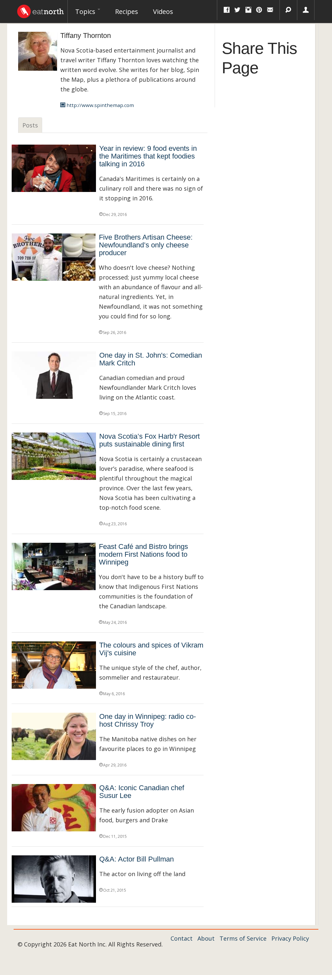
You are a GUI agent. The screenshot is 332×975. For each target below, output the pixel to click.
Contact (182, 938)
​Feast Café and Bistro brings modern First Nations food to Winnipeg (143, 554)
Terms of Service (243, 938)
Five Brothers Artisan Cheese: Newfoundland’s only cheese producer (146, 245)
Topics (86, 11)
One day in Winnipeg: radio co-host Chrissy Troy (147, 720)
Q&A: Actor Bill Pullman (136, 859)
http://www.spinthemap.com (99, 105)
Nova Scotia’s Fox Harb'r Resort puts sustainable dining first (149, 440)
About (206, 938)
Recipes (126, 11)
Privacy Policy (290, 938)
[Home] (40, 9)
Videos (163, 11)
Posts (30, 125)
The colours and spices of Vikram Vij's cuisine (151, 649)
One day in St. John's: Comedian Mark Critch (150, 359)
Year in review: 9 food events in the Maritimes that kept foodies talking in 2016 (148, 156)
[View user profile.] (37, 50)
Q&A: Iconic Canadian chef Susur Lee (141, 792)
